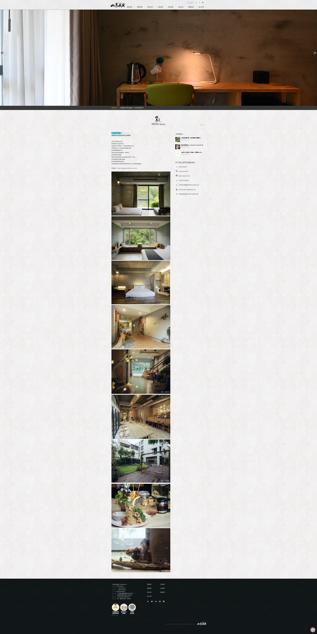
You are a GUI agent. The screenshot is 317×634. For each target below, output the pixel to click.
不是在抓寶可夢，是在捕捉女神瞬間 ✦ (191, 137)
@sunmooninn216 (120, 591)
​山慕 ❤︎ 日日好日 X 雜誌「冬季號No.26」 (192, 152)
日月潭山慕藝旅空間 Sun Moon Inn (125, 593)
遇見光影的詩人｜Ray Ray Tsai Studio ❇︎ (192, 145)
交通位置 (170, 7)
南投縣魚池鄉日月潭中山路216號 (124, 595)
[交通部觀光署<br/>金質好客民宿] (115, 610)
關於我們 (139, 7)
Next (315, 53)
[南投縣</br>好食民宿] (132, 610)
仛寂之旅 (180, 7)
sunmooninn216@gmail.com (123, 596)
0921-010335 (120, 586)
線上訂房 (201, 7)
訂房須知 (160, 7)
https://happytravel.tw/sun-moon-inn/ (127, 168)
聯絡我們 (191, 7)
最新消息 (129, 7)
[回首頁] (201, 125)
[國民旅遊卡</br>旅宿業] (124, 610)
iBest (117, 615)
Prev (2, 53)
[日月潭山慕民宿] (118, 5)
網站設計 (113, 615)
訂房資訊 (162, 584)
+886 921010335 (122, 589)
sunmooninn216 (121, 588)
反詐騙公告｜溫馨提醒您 (127, 107)
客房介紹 (150, 7)
